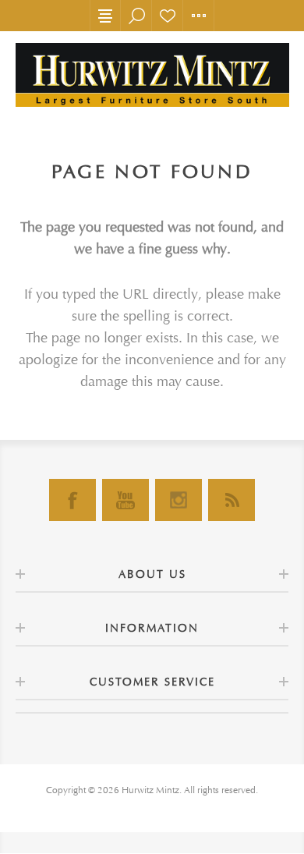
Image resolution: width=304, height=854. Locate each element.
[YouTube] (125, 500)
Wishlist (167, 15)
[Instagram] (178, 500)
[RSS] (231, 500)
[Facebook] (72, 500)
